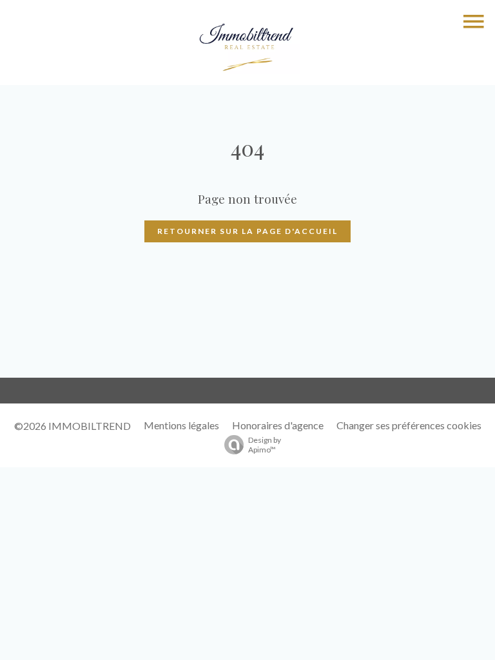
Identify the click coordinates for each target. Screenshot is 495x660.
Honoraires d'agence (278, 425)
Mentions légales (181, 425)
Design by (264, 444)
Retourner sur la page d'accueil (247, 231)
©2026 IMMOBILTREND (72, 426)
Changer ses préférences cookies (408, 425)
